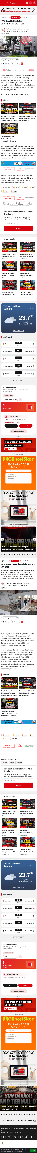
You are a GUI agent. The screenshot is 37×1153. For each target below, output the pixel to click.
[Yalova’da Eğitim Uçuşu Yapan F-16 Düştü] (9, 289)
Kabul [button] (33, 1150)
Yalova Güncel (11, 29)
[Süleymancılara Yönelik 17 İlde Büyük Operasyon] (27, 270)
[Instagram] (15, 1139)
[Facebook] (3, 1139)
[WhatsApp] (32, 1139)
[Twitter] (9, 1139)
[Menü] (3, 3)
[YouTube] (20, 1139)
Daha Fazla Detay (18, 330)
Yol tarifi (18, 427)
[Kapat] (35, 1142)
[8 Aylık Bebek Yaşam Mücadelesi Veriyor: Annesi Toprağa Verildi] (9, 112)
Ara (10, 987)
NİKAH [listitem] (5, 764)
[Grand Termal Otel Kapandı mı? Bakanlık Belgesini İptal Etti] (18, 1100)
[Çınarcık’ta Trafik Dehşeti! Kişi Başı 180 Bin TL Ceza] (27, 289)
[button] (27, 2)
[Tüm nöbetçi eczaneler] (20, 399)
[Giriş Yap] (30, 2)
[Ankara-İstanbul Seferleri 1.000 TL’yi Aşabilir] (18, 540)
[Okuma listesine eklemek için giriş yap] (21, 63)
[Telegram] (26, 1139)
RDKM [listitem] (12, 764)
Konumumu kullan (11, 399)
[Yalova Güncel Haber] (12, 3)
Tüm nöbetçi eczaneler (17, 433)
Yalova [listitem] (19, 764)
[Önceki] (2, 540)
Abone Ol (18, 228)
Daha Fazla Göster (18, 381)
